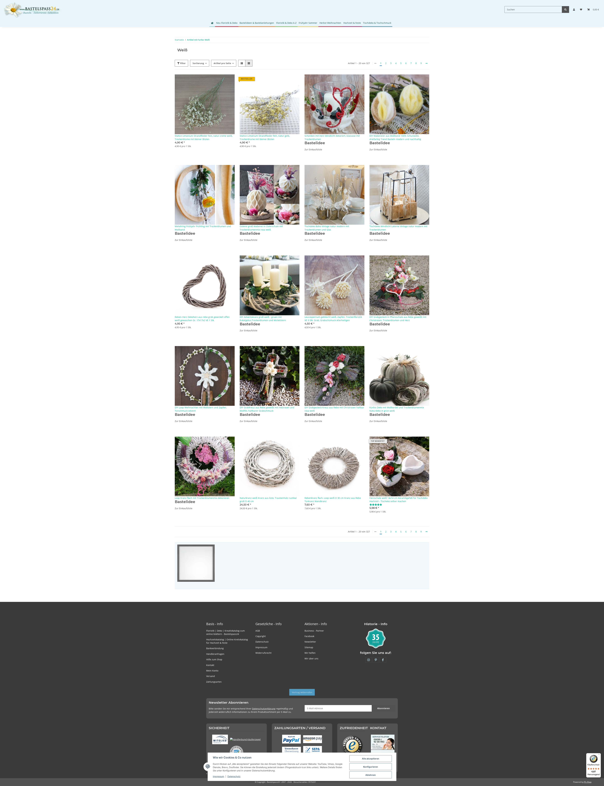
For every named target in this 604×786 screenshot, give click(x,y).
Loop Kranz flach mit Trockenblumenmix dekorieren (202, 497)
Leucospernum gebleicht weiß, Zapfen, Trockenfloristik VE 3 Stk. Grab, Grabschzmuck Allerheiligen (333, 318)
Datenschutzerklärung (263, 708)
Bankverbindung (215, 648)
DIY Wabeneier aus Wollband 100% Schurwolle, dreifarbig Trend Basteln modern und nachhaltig (395, 137)
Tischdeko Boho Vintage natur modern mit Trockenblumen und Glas (327, 228)
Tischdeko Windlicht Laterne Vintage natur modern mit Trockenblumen (398, 228)
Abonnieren (383, 708)
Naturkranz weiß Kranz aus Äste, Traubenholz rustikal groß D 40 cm (268, 499)
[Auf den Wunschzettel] (229, 79)
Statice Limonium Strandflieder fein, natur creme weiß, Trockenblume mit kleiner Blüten (203, 137)
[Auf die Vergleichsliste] (221, 79)
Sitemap (309, 647)
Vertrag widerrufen (302, 692)
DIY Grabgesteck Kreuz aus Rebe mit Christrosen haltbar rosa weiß (334, 409)
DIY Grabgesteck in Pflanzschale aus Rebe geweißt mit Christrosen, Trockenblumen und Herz (397, 318)
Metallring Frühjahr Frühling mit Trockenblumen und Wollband (203, 228)
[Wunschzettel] (581, 9)
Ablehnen (370, 775)
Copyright (260, 636)
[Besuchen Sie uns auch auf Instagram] (368, 660)
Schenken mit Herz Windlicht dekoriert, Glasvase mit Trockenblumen (332, 137)
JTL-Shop (587, 782)
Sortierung (198, 63)
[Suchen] (565, 9)
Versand (210, 676)
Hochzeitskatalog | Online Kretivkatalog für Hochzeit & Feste (227, 641)
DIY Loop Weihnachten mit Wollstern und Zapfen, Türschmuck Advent (201, 409)
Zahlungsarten (214, 681)
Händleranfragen (215, 653)
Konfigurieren (370, 766)
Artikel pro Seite (222, 63)
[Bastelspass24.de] (33, 9)
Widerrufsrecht (263, 652)
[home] (212, 23)
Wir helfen (310, 652)
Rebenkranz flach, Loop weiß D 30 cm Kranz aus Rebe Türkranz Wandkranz (333, 499)
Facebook (309, 636)
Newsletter (310, 641)
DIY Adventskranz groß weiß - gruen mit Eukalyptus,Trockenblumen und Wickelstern (263, 318)
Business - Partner (314, 630)
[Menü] (599, 755)
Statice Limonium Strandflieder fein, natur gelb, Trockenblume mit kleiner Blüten (265, 137)
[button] (573, 9)
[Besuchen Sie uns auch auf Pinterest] (375, 660)
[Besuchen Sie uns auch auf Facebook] (383, 660)
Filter (182, 63)
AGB (257, 630)
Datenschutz (262, 641)
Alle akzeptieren (370, 758)
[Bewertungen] (375, 504)
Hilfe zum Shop (214, 659)
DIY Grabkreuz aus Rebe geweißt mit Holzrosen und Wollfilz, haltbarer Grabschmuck (267, 409)
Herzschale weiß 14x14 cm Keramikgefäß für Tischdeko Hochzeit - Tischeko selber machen (398, 499)
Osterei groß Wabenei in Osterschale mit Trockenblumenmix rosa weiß (261, 228)
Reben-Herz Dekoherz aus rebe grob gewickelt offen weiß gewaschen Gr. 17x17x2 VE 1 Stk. (202, 318)
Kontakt (210, 665)
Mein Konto (212, 670)
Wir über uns (311, 658)
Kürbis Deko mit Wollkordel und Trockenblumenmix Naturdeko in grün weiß (396, 409)
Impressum (261, 647)
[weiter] (426, 63)
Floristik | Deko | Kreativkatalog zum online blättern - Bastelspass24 (225, 632)
